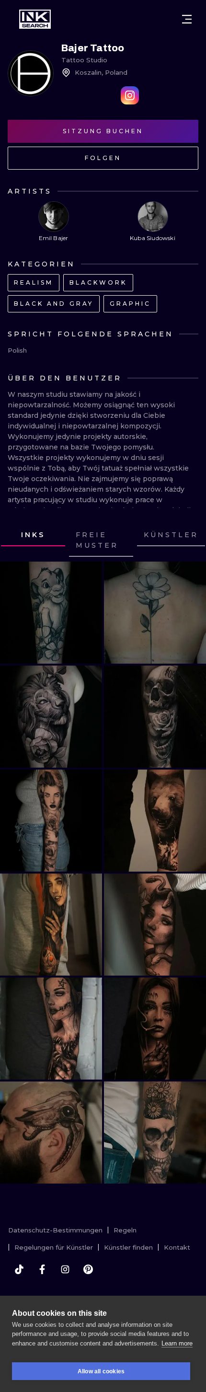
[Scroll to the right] (189, 540)
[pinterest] (88, 1269)
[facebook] (42, 1269)
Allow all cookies (101, 1371)
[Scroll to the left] (16, 540)
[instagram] (65, 1269)
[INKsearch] (35, 19)
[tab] (33, 535)
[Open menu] (186, 19)
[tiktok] (19, 1269)
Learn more (177, 1343)
